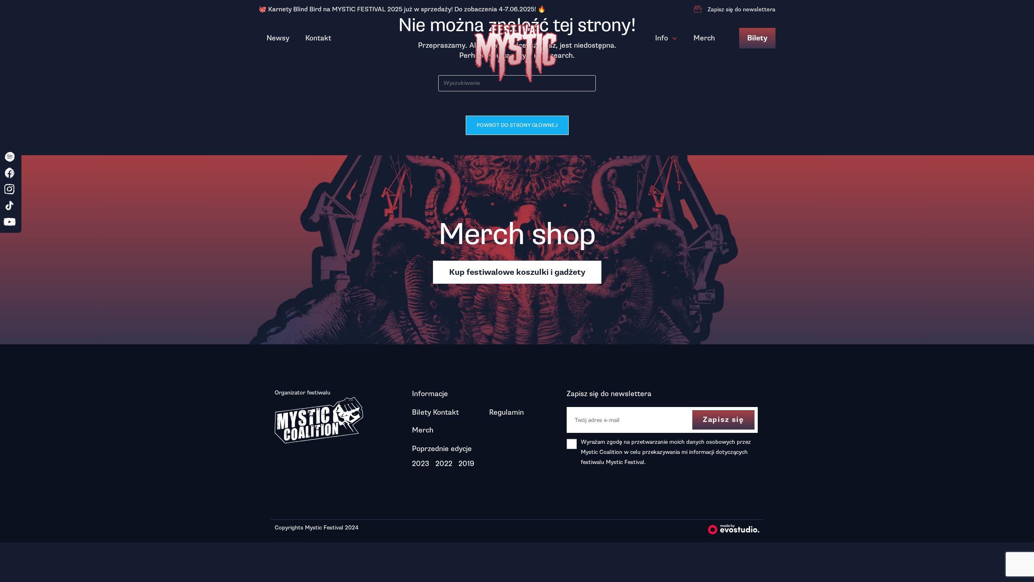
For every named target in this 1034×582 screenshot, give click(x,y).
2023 (420, 463)
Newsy (278, 38)
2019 (466, 463)
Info (661, 38)
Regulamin (506, 412)
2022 (443, 463)
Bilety (757, 38)
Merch (704, 38)
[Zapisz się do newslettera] (698, 9)
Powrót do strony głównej (517, 125)
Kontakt (318, 38)
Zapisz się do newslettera (742, 9)
